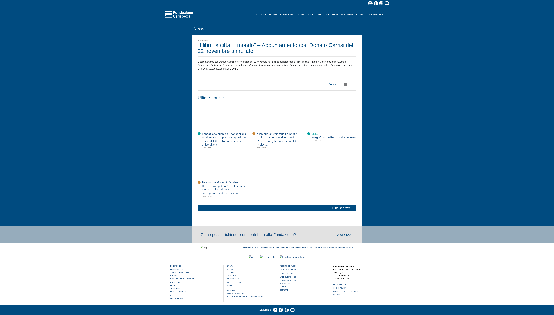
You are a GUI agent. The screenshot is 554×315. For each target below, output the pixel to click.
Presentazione (176, 269)
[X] (345, 84)
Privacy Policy (339, 285)
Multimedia (347, 14)
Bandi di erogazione (235, 293)
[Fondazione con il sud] (292, 257)
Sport (229, 285)
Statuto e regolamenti (180, 272)
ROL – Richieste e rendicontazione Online (245, 296)
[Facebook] (350, 84)
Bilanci (173, 285)
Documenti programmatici (182, 279)
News (335, 14)
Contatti (361, 14)
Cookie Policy (339, 288)
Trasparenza (176, 289)
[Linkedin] (354, 84)
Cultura (230, 272)
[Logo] (179, 14)
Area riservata (176, 298)
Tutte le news (341, 208)
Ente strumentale (178, 292)
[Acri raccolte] (268, 257)
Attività (273, 14)
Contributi (286, 14)
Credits (336, 294)
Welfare (230, 269)
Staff (172, 295)
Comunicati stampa (288, 280)
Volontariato (233, 279)
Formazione (232, 276)
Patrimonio (175, 282)
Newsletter (376, 14)
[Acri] (252, 257)
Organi (173, 276)
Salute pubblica (234, 282)
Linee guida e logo (288, 277)
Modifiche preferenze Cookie (346, 291)
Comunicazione (304, 14)
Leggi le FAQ (344, 234)
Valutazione (322, 14)
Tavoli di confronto (289, 269)
